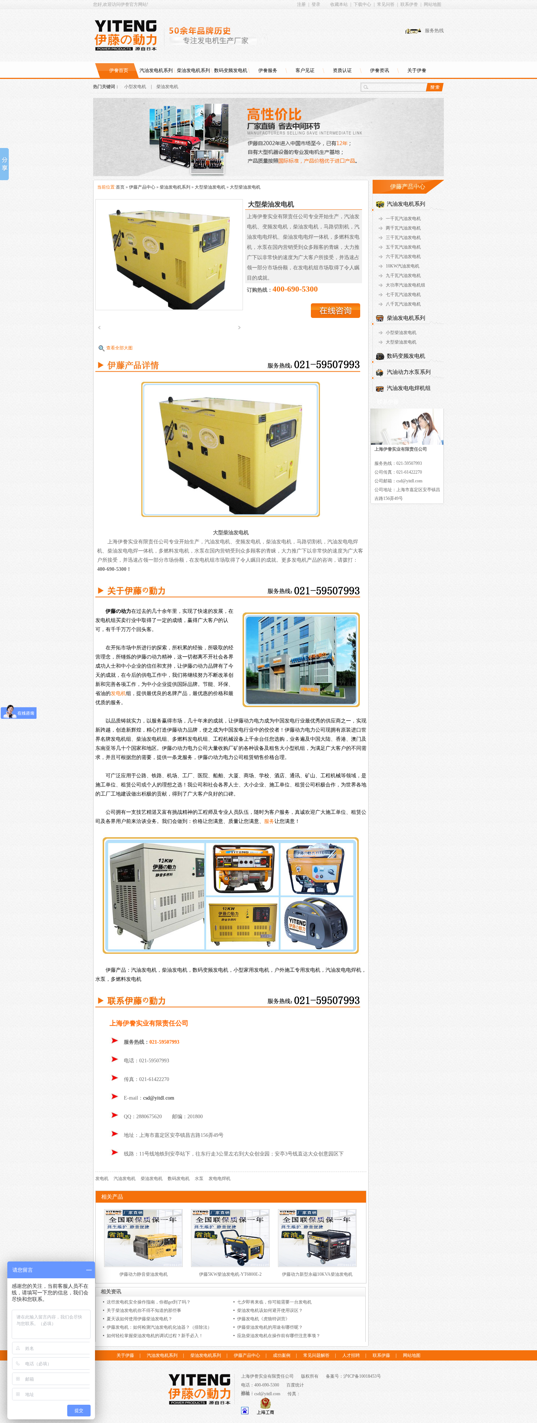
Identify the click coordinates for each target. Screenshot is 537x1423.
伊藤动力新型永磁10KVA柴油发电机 (317, 1274)
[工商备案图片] (265, 1412)
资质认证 (342, 70)
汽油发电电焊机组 (409, 388)
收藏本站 (339, 4)
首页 (120, 187)
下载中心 (362, 4)
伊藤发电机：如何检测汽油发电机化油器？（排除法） (159, 1327)
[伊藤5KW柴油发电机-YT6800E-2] (230, 1265)
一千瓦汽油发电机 (403, 218)
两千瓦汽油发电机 (403, 228)
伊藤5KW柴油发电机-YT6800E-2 (230, 1274)
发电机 (118, 693)
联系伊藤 (381, 1355)
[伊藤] (129, 35)
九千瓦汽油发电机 (403, 275)
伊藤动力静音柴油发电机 (143, 1274)
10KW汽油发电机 (402, 266)
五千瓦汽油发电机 (403, 247)
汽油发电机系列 (156, 70)
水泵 (199, 1178)
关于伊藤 (125, 1355)
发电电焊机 (220, 1178)
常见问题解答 (316, 1355)
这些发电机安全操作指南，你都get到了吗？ (149, 1302)
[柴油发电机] (268, 174)
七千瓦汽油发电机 (403, 294)
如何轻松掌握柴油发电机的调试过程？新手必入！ (155, 1335)
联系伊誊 (409, 4)
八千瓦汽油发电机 (403, 304)
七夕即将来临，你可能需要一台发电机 (274, 1302)
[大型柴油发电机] (169, 254)
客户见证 (305, 70)
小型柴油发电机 (401, 332)
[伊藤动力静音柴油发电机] (143, 1265)
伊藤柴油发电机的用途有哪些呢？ (270, 1327)
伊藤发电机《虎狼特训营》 (263, 1318)
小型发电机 (135, 86)
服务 (269, 821)
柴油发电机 (167, 86)
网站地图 (432, 4)
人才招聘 (351, 1355)
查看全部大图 (119, 347)
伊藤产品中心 (142, 187)
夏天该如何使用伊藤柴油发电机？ (139, 1318)
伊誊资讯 (379, 70)
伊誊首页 (118, 70)
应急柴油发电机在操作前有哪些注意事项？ (278, 1335)
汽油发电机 (125, 1178)
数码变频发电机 (230, 70)
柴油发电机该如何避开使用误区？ (270, 1310)
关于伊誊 (416, 70)
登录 (316, 4)
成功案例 (281, 1355)
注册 (301, 4)
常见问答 (386, 4)
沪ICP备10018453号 (362, 1376)
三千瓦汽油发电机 (403, 237)
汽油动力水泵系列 (409, 372)
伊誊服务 (267, 70)
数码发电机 (179, 1178)
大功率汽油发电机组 (405, 285)
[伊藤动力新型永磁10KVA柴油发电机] (317, 1265)
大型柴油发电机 (210, 187)
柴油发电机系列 (193, 70)
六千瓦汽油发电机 (403, 256)
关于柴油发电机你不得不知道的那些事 (144, 1310)
